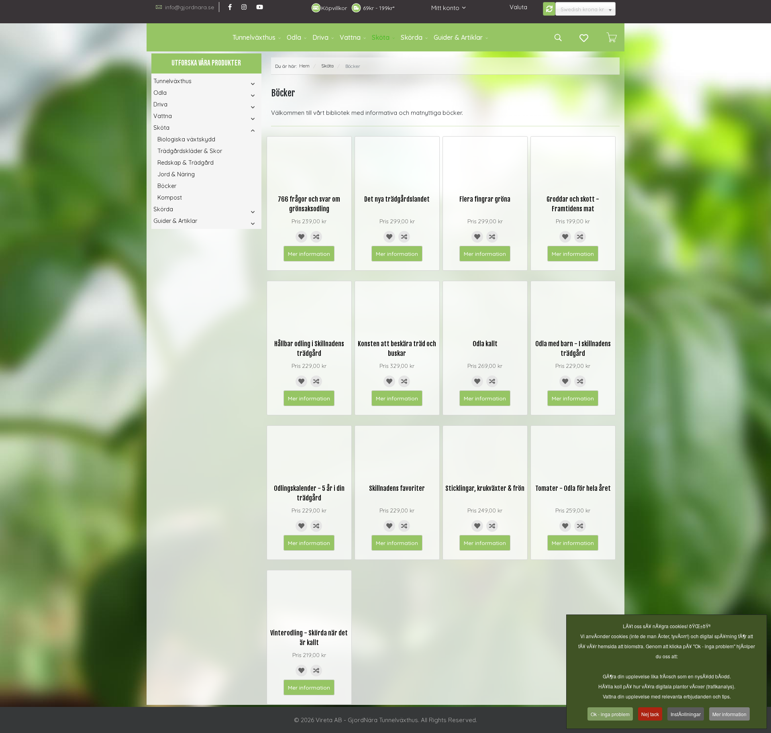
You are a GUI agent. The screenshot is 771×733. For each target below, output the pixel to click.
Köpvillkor (334, 8)
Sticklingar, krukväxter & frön (484, 488)
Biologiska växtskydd (186, 139)
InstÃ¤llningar (686, 714)
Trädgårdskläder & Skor (189, 151)
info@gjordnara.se (189, 7)
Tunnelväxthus (254, 37)
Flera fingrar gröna (484, 199)
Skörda (411, 37)
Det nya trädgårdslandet (397, 199)
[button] (241, 84)
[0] (612, 37)
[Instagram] (244, 7)
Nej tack (650, 714)
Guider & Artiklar (458, 37)
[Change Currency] (549, 9)
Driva (320, 37)
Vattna (350, 37)
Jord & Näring (176, 174)
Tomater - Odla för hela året (573, 488)
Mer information (309, 253)
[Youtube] (259, 7)
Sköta (381, 37)
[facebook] (230, 7)
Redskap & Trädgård (185, 162)
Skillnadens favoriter (397, 488)
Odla (294, 37)
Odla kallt (485, 344)
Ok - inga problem (610, 714)
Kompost (169, 197)
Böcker (166, 186)
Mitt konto (445, 8)
